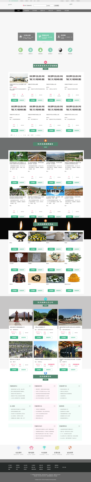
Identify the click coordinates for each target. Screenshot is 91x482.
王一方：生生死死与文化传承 (66, 433)
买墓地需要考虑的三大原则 (65, 413)
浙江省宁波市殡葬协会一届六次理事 (43, 398)
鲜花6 (48, 261)
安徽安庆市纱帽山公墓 (51, 82)
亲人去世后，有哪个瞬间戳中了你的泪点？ (68, 438)
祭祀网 (25, 469)
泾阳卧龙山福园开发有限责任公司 (43, 359)
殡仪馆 (38, 0)
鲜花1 (12, 240)
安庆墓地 (34, 10)
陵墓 (9, 469)
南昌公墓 (41, 467)
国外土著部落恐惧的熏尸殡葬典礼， (18, 391)
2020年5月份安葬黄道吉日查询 (41, 413)
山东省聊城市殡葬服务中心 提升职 (42, 395)
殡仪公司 (51, 10)
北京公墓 (25, 467)
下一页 (24, 135)
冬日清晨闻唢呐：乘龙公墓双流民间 (43, 411)
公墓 (34, 0)
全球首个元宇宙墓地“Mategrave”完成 (43, 391)
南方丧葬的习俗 (63, 398)
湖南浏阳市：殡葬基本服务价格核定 (43, 389)
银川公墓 (64, 467)
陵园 (31, 0)
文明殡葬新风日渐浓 (40, 415)
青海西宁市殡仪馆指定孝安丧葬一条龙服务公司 (70, 360)
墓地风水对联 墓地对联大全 (16, 393)
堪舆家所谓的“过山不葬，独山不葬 (17, 389)
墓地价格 (26, 10)
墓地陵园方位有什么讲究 (65, 415)
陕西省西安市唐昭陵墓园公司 (27, 324)
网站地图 (78, 0)
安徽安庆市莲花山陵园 (33, 82)
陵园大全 (42, 10)
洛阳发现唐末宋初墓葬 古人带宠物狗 (18, 409)
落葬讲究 (72, 0)
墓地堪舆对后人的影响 (64, 411)
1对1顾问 (33, 465)
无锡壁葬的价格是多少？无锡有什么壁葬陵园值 (45, 431)
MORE (45, 68)
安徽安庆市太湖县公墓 (14, 112)
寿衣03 (12, 282)
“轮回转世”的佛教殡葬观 (40, 409)
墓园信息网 (34, 469)
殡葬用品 (59, 10)
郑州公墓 (18, 467)
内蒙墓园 (49, 469)
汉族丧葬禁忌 (63, 395)
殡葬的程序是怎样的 (40, 438)
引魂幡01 (30, 261)
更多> (55, 426)
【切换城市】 (29, 5)
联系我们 (18, 465)
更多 (15, 203)
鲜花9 (67, 240)
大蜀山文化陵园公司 (53, 324)
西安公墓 (49, 467)
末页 (28, 135)
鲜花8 (67, 261)
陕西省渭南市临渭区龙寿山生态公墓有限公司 (74, 324)
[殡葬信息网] (10, 4)
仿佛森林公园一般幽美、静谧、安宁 (18, 418)
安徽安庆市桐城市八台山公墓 (71, 82)
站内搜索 (57, 5)
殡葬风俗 (56, 465)
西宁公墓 (56, 467)
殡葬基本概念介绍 (39, 418)
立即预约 (14, 100)
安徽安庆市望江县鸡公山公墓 (71, 112)
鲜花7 (30, 240)
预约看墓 (63, 35)
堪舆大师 (41, 465)
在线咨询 (22, 100)
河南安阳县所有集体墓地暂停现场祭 (43, 393)
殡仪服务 (67, 10)
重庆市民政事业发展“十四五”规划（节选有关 (44, 433)
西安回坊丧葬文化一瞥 (64, 389)
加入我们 (25, 465)
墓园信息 (41, 469)
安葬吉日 (26, 0)
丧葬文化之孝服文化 (64, 391)
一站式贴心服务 (27, 35)
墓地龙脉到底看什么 (64, 418)
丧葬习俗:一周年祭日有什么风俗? (66, 431)
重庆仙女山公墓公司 (15, 359)
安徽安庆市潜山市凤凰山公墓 (52, 112)
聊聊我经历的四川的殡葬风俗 (66, 393)
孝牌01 (30, 282)
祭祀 (17, 469)
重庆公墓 (33, 467)
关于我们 (10, 465)
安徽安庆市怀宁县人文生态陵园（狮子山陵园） (18, 82)
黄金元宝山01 (68, 282)
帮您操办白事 (45, 35)
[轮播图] (42, 42)
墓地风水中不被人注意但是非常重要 (18, 395)
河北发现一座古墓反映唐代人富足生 (18, 413)
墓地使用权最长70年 (64, 409)
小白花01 (12, 261)
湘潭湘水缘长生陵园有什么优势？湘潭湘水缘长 (45, 429)
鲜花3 (48, 282)
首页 (18, 10)
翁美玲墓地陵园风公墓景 (16, 411)
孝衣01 (49, 240)
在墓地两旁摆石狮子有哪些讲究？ (66, 429)
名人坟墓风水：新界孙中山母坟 (17, 415)
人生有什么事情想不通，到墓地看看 (18, 398)
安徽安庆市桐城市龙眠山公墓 (34, 112)
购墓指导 (49, 465)
